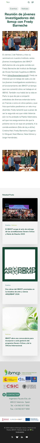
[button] (33, 2)
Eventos (13, 8)
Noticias (25, 8)
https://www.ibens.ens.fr (17, 75)
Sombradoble (20, 432)
